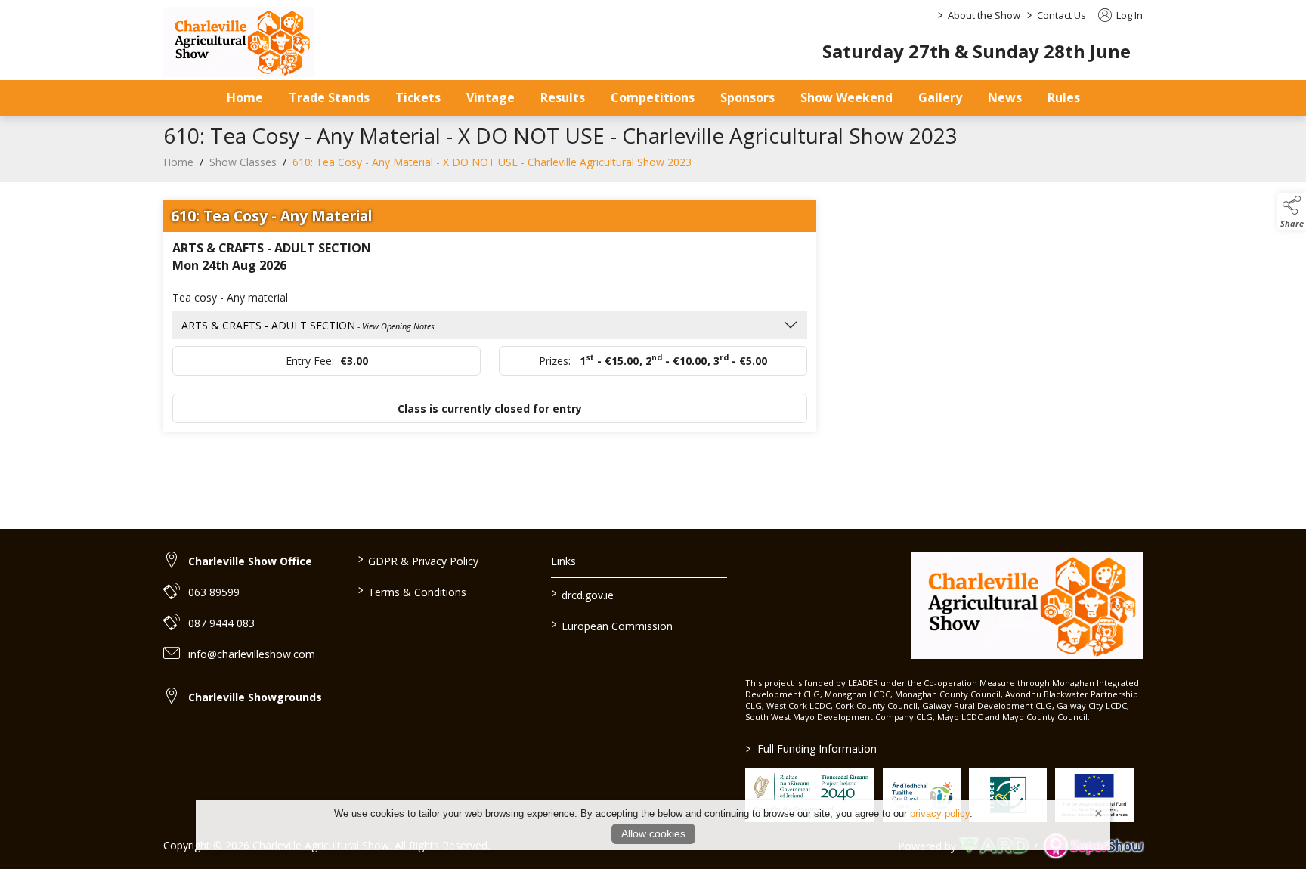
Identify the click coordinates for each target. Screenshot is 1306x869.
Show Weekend (846, 97)
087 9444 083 (221, 623)
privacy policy (940, 813)
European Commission (612, 625)
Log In (1128, 15)
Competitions (653, 97)
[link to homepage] (238, 42)
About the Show (984, 15)
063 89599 (214, 592)
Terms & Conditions (411, 591)
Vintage (490, 97)
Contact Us (1061, 15)
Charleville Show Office (250, 561)
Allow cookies (653, 833)
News (1005, 97)
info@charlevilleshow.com (251, 654)
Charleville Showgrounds (255, 697)
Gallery (940, 97)
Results (562, 97)
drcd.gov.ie (583, 594)
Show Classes (243, 162)
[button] (1291, 211)
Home (245, 97)
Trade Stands (329, 97)
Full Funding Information (811, 748)
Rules (1064, 97)
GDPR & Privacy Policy (417, 560)
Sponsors (747, 97)
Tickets (418, 97)
